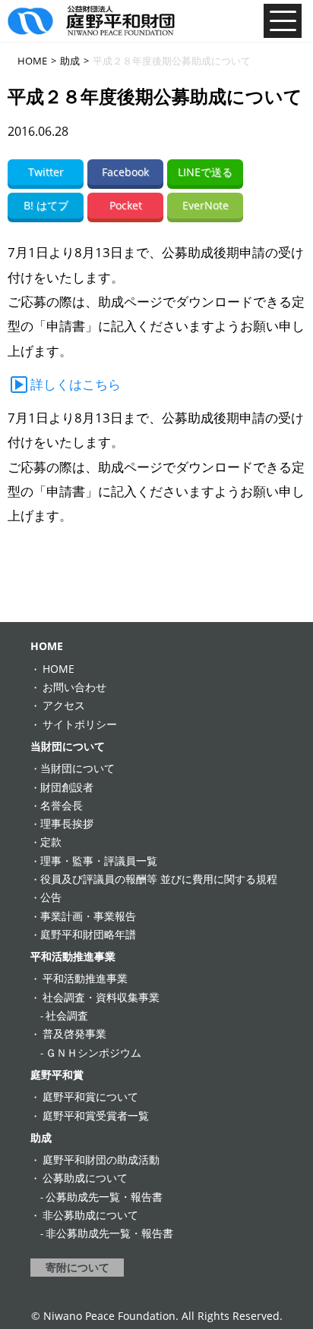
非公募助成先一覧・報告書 (109, 1233)
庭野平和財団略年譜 (88, 934)
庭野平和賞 (57, 1074)
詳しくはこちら (75, 384)
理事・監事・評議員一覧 (98, 860)
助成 (41, 1137)
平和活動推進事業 (72, 956)
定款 (51, 841)
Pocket (125, 205)
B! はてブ (46, 205)
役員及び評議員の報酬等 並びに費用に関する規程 (158, 879)
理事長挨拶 (66, 823)
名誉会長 (61, 805)
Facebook (125, 172)
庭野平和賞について (90, 1096)
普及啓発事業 (74, 1033)
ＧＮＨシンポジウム (93, 1052)
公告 (51, 897)
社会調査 (67, 1015)
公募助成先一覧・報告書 (104, 1196)
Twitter (46, 172)
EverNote (205, 205)
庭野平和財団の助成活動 (101, 1159)
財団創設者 (66, 787)
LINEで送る (205, 172)
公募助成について (85, 1177)
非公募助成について (90, 1215)
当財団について (67, 746)
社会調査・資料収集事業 (101, 997)
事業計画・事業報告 (88, 916)
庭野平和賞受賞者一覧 (96, 1115)
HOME (46, 646)
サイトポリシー (80, 724)
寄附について (77, 1267)
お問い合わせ (74, 687)
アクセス (64, 705)
